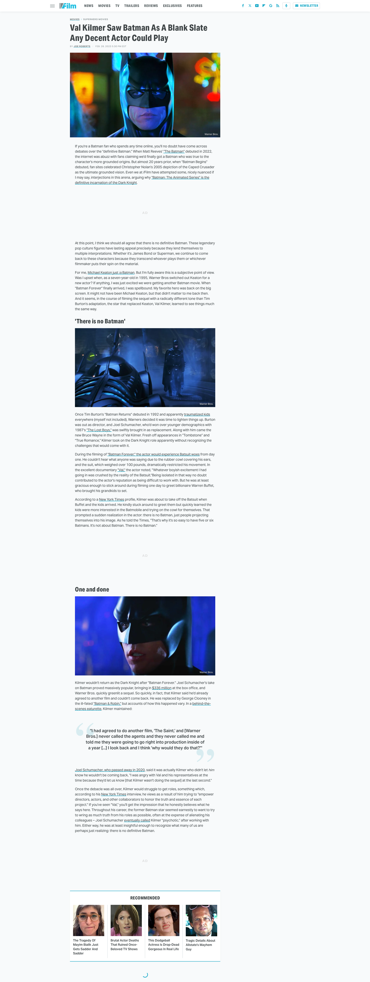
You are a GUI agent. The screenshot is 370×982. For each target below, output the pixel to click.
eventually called (137, 820)
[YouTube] (257, 6)
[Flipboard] (264, 6)
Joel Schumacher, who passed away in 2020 (110, 770)
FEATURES (195, 5)
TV (117, 5)
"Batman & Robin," (107, 703)
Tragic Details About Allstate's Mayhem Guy (200, 945)
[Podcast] (286, 6)
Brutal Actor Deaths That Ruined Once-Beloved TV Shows (125, 944)
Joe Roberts (82, 46)
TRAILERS (131, 5)
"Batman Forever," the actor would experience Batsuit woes (154, 454)
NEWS (88, 5)
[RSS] (278, 6)
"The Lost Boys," (99, 430)
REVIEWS (151, 5)
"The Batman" (174, 151)
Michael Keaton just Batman (111, 272)
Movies (75, 19)
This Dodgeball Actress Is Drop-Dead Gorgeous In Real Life (163, 944)
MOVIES (104, 5)
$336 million (162, 688)
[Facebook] (243, 6)
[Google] (271, 6)
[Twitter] (250, 6)
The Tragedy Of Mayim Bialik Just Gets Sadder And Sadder (85, 946)
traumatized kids (197, 414)
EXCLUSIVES (172, 5)
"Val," (121, 470)
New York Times (111, 499)
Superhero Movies (95, 19)
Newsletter (309, 6)
